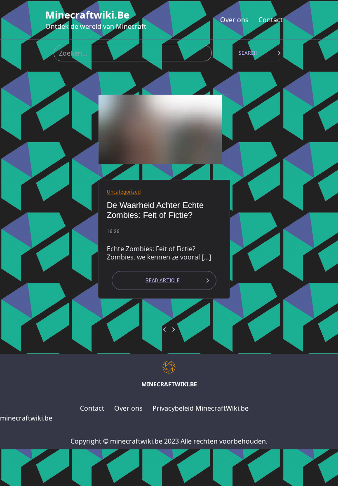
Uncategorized (124, 191)
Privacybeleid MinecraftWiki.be (201, 408)
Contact (270, 19)
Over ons (234, 19)
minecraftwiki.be (87, 14)
